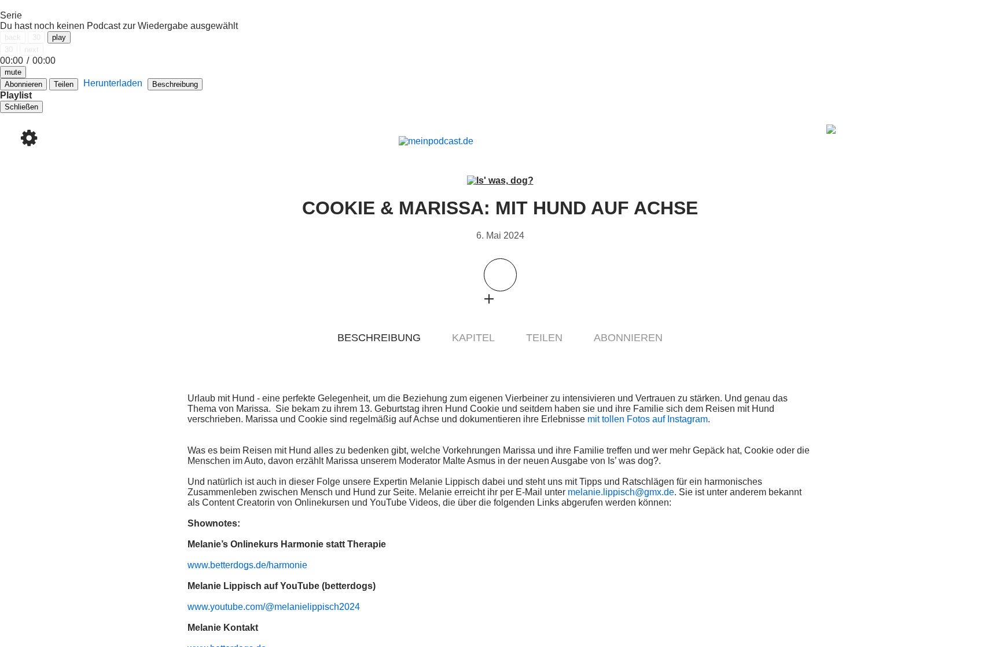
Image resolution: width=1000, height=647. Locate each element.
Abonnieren (628, 337)
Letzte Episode (196, 319)
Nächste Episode (803, 319)
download (511, 298)
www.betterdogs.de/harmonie (247, 565)
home (29, 49)
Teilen (63, 84)
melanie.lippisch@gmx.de (621, 492)
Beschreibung (175, 84)
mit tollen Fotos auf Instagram (647, 419)
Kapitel (473, 337)
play (59, 37)
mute (13, 72)
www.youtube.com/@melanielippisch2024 (274, 607)
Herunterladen (112, 83)
